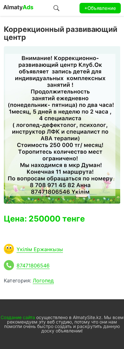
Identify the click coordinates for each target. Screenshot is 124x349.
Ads (18, 7)
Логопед (43, 280)
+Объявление (100, 8)
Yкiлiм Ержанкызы (40, 249)
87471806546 (33, 265)
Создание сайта (18, 317)
